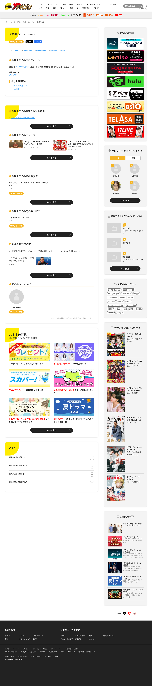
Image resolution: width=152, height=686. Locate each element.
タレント (62, 8)
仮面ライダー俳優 (128, 290)
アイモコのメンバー (22, 284)
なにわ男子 (111, 301)
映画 (71, 4)
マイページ (16, 648)
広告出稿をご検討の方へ (11, 651)
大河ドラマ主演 (131, 305)
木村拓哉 (139, 309)
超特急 (131, 309)
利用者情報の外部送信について (86, 651)
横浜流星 (136, 293)
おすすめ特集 (18, 334)
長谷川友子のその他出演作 (26, 211)
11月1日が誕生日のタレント (23, 117)
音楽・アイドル (109, 635)
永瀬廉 (125, 309)
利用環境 (42, 651)
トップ (39, 8)
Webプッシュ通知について (68, 651)
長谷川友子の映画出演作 (25, 176)
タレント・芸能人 (15, 22)
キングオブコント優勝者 (115, 305)
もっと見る (51, 126)
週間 (133, 158)
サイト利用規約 (53, 651)
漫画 (71, 8)
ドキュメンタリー (25, 639)
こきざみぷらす (20, 86)
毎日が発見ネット (9, 656)
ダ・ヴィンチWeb (35, 656)
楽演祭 (56, 656)
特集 (47, 8)
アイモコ (12, 74)
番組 (54, 8)
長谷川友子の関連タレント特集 (28, 111)
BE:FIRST (111, 309)
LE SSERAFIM (112, 297)
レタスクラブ (47, 656)
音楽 (78, 4)
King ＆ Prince (126, 293)
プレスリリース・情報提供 (40, 648)
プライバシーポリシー (57, 648)
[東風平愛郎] (16, 301)
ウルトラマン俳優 (113, 293)
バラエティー (61, 4)
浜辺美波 (130, 297)
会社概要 (7, 648)
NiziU (118, 309)
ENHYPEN (111, 312)
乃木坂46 (120, 312)
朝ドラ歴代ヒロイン (114, 290)
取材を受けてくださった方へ (29, 651)
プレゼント (97, 8)
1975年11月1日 (22, 66)
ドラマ (49, 4)
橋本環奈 (122, 297)
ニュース (40, 4)
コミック (112, 4)
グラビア (102, 4)
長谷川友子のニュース (23, 135)
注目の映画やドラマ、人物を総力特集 (23, 338)
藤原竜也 (120, 301)
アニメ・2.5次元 (89, 4)
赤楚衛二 (128, 301)
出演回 (17, 88)
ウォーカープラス (22, 656)
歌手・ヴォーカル (29, 22)
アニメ (21, 635)
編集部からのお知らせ (72, 648)
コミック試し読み (83, 8)
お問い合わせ (26, 648)
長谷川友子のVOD (21, 243)
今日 (117, 158)
